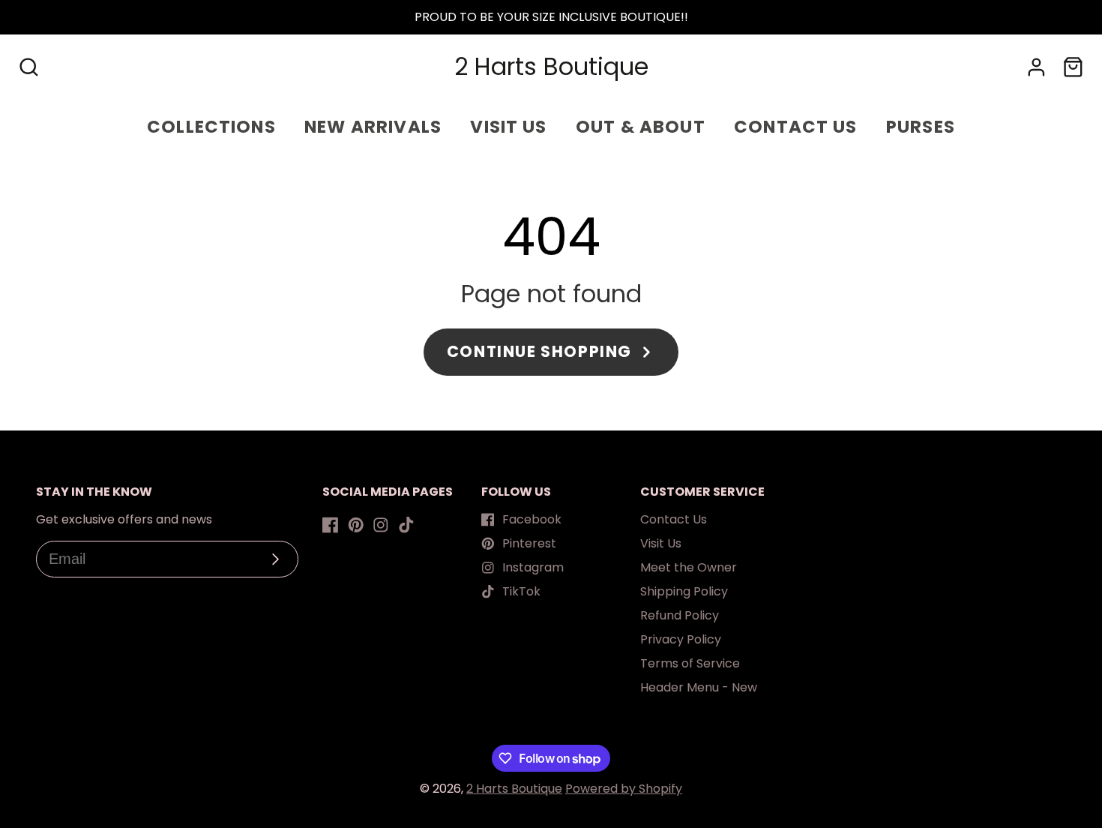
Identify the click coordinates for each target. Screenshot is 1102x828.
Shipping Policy (684, 591)
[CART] (1073, 67)
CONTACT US (796, 127)
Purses (920, 127)
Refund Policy (679, 615)
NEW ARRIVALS (373, 127)
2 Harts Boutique (514, 788)
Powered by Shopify (623, 788)
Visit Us (660, 543)
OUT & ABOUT (640, 127)
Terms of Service (690, 663)
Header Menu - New (698, 687)
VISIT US (508, 127)
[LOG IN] (1036, 67)
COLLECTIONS (211, 127)
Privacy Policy (680, 639)
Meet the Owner (688, 567)
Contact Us (673, 519)
